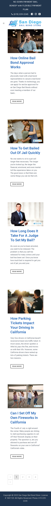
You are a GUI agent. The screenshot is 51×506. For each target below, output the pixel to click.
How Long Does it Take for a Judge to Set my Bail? (24, 235)
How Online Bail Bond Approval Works (22, 62)
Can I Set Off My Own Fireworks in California (24, 417)
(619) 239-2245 (21, 14)
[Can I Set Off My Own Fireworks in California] (25, 396)
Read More (17, 101)
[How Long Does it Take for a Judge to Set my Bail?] (25, 214)
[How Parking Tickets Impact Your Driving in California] (25, 301)
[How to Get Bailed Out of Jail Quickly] (25, 131)
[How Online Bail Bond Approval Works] (25, 41)
